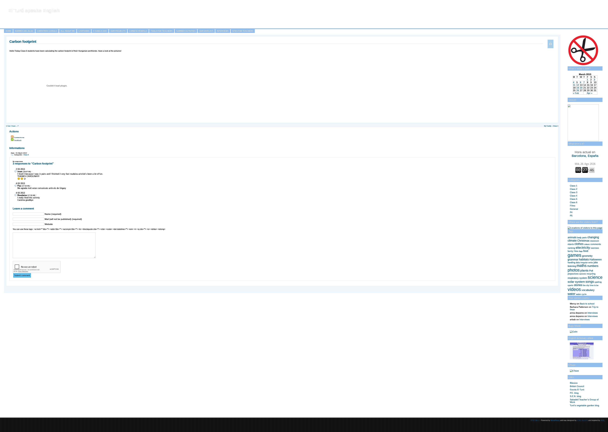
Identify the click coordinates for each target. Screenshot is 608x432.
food (585, 250)
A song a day (100, 31)
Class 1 (573, 185)
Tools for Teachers (162, 31)
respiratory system (577, 278)
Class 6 (573, 202)
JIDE (602, 420)
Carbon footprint (22, 42)
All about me (68, 31)
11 (574, 85)
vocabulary (588, 290)
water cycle (581, 294)
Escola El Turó (577, 389)
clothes (578, 244)
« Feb (576, 93)
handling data (574, 262)
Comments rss (19, 137)
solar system (576, 281)
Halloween (595, 259)
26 (577, 90)
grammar (573, 259)
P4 (571, 212)
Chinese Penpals (138, 31)
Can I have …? (13, 126)
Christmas (583, 240)
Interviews (223, 31)
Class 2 (573, 189)
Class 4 (573, 195)
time (592, 285)
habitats (584, 259)
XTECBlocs (535, 420)
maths (582, 266)
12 (577, 85)
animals (572, 237)
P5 (571, 215)
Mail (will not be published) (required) (63, 219)
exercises (595, 248)
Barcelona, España (585, 154)
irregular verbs (586, 263)
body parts (582, 237)
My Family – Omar (550, 126)
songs (590, 281)
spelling (598, 282)
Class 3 (573, 192)
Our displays (206, 31)
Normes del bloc (24, 31)
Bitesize (574, 383)
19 (577, 87)
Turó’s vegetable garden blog (584, 405)
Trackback (17, 140)
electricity (583, 247)
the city (586, 285)
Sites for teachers (242, 31)
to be (596, 285)
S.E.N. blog (575, 396)
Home (8, 31)
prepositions (573, 274)
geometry (587, 256)
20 (581, 87)
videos (574, 289)
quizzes (582, 274)
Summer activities (186, 31)
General (574, 209)
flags (581, 251)
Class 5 (573, 199)
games (574, 255)
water (571, 294)
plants (584, 270)
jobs (596, 262)
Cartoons (84, 31)
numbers (592, 266)
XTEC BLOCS (582, 420)
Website (49, 224)
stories (578, 285)
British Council (577, 386)
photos (574, 270)
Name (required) (53, 214)
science (595, 277)
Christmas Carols (47, 31)
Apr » (589, 93)
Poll (591, 270)
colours (587, 244)
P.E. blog (574, 393)
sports (570, 285)
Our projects (118, 31)
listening (572, 266)
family (570, 251)
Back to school (587, 303)
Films (572, 205)
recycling (591, 273)
